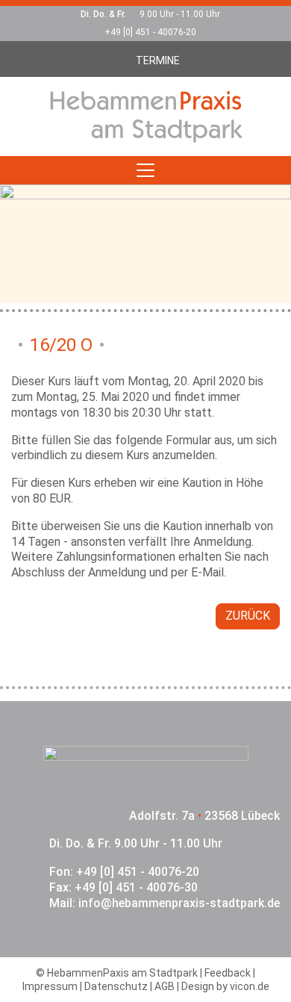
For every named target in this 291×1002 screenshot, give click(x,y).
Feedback (227, 973)
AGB (164, 986)
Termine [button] (158, 60)
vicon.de (249, 986)
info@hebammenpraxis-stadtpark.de (179, 903)
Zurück (247, 616)
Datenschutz (116, 986)
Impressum (50, 986)
